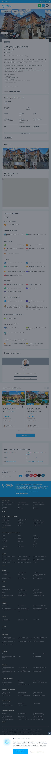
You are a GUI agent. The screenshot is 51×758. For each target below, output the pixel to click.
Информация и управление (36, 752)
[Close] (49, 733)
